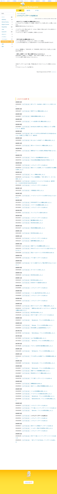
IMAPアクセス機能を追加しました (39, 111)
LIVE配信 (14, 1)
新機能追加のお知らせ (36, 383)
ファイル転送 (20, 1)
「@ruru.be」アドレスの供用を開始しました (42, 410)
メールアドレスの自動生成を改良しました (41, 393)
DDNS (44, 1)
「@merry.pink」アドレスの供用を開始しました (43, 368)
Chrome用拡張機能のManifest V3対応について (42, 159)
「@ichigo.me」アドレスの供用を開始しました (42, 351)
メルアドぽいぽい (21, 13)
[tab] (7, 17)
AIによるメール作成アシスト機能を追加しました (43, 140)
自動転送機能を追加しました (38, 116)
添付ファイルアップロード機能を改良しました (42, 305)
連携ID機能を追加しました (37, 240)
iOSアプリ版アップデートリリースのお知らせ (42, 314)
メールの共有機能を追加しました (39, 391)
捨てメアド (3, 1)
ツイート (54, 71)
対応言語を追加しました (37, 222)
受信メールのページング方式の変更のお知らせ (42, 252)
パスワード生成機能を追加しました (39, 204)
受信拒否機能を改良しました (38, 227)
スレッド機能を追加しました (38, 174)
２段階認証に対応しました (37, 190)
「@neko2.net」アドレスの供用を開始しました (42, 396)
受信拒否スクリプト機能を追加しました (41, 373)
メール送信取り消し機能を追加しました (41, 121)
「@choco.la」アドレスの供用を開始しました (42, 340)
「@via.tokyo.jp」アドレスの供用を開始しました (43, 333)
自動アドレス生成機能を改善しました (40, 245)
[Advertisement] (7, 70)
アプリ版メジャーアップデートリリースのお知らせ (43, 408)
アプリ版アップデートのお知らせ (39, 257)
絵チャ (8, 1)
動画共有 (38, 1)
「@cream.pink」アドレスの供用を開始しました (43, 363)
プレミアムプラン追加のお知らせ (39, 212)
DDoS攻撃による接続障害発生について (40, 327)
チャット (26, 1)
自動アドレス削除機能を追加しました (40, 370)
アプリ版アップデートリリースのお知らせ (41, 378)
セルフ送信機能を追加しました (38, 338)
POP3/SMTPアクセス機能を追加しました (41, 202)
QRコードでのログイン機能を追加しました (41, 145)
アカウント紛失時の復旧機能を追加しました (42, 345)
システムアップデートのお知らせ (27, 15)
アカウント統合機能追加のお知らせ (40, 157)
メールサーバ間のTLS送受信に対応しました (42, 428)
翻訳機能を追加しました (37, 220)
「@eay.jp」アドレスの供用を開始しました (42, 325)
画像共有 (32, 1)
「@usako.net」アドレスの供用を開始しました (42, 320)
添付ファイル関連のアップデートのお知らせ (42, 425)
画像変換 (49, 1)
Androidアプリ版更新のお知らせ (39, 282)
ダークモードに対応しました (38, 269)
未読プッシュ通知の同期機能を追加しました (42, 386)
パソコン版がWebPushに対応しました (40, 293)
